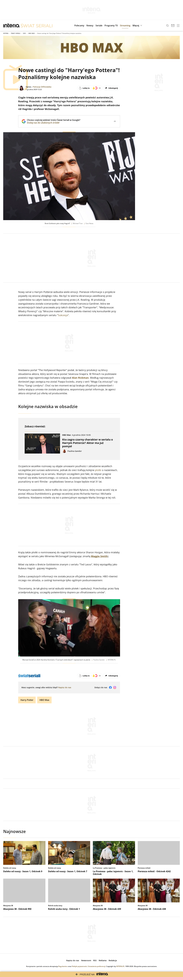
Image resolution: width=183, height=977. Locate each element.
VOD (24, 33)
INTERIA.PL (120, 966)
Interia (5, 33)
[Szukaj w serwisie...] (167, 25)
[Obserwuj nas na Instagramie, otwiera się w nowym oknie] (115, 687)
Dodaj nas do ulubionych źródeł (53, 122)
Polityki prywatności (79, 966)
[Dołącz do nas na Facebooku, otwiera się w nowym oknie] (110, 687)
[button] (137, 25)
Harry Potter (26, 699)
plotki (98, 470)
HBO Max (31, 33)
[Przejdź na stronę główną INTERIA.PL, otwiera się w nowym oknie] (11, 25)
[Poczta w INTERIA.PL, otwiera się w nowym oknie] (172, 25)
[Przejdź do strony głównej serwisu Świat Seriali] (36, 25)
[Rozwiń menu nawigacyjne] (178, 25)
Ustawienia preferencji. (97, 966)
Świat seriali (15, 33)
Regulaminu (63, 966)
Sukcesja (63, 315)
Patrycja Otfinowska (42, 86)
